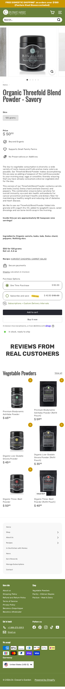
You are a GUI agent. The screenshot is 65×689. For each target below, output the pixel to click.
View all (58, 373)
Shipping (6, 272)
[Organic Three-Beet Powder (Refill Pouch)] (48, 489)
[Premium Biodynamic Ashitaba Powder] (17, 401)
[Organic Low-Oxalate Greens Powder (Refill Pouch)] (48, 445)
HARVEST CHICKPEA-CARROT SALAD (28, 259)
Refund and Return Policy (14, 598)
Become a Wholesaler (12, 612)
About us (7, 590)
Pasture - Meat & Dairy (42, 598)
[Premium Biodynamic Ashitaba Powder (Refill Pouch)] (48, 401)
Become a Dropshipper (13, 608)
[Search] (59, 19)
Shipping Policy (10, 594)
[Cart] (52, 12)
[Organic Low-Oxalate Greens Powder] (17, 446)
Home (5, 85)
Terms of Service (10, 601)
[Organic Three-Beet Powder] (17, 489)
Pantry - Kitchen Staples (43, 594)
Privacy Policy (9, 605)
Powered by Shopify (45, 680)
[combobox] (32, 19)
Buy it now (33, 319)
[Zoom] (52, 71)
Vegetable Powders (41, 590)
